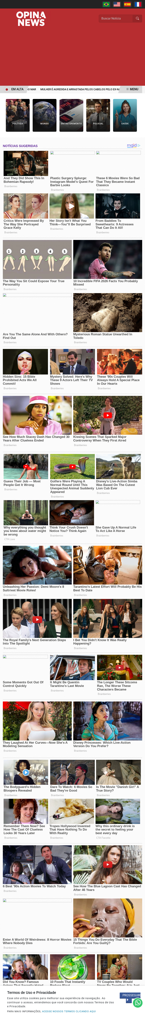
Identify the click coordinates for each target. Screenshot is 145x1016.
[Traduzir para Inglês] (117, 4)
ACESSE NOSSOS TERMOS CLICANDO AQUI (69, 1011)
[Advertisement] (72, 57)
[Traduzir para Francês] (138, 4)
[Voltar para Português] (106, 4)
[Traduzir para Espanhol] (127, 4)
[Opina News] (31, 18)
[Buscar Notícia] (137, 19)
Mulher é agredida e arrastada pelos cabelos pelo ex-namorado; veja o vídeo (84, 89)
